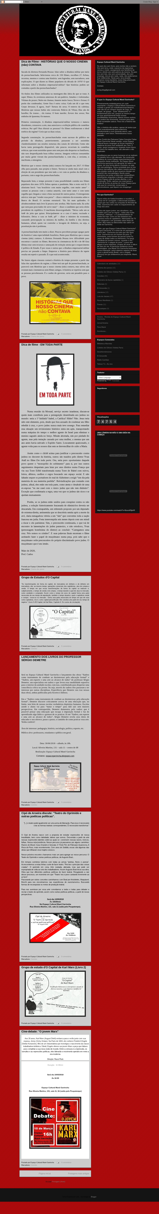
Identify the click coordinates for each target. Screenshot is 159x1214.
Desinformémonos (104, 352)
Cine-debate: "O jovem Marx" (40, 1031)
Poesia (99, 304)
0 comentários (66, 334)
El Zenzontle (102, 288)
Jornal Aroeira (102, 323)
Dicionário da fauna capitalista (109, 280)
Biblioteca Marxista (104, 344)
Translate (115, 381)
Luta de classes (103, 296)
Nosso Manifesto (103, 300)
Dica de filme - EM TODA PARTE (42, 344)
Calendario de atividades (107, 264)
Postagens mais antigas (78, 1173)
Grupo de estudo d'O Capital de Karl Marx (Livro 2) (53, 967)
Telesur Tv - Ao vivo (105, 364)
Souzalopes (101, 308)
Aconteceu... (102, 331)
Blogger (93, 1197)
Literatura (101, 292)
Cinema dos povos (37, 336)
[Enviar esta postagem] (58, 334)
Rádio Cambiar (103, 360)
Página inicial (45, 1173)
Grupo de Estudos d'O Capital (40, 577)
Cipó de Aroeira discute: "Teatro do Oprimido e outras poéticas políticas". (51, 815)
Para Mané (101, 327)
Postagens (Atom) (58, 1182)
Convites (34, 649)
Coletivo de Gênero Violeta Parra (110, 272)
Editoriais (100, 284)
